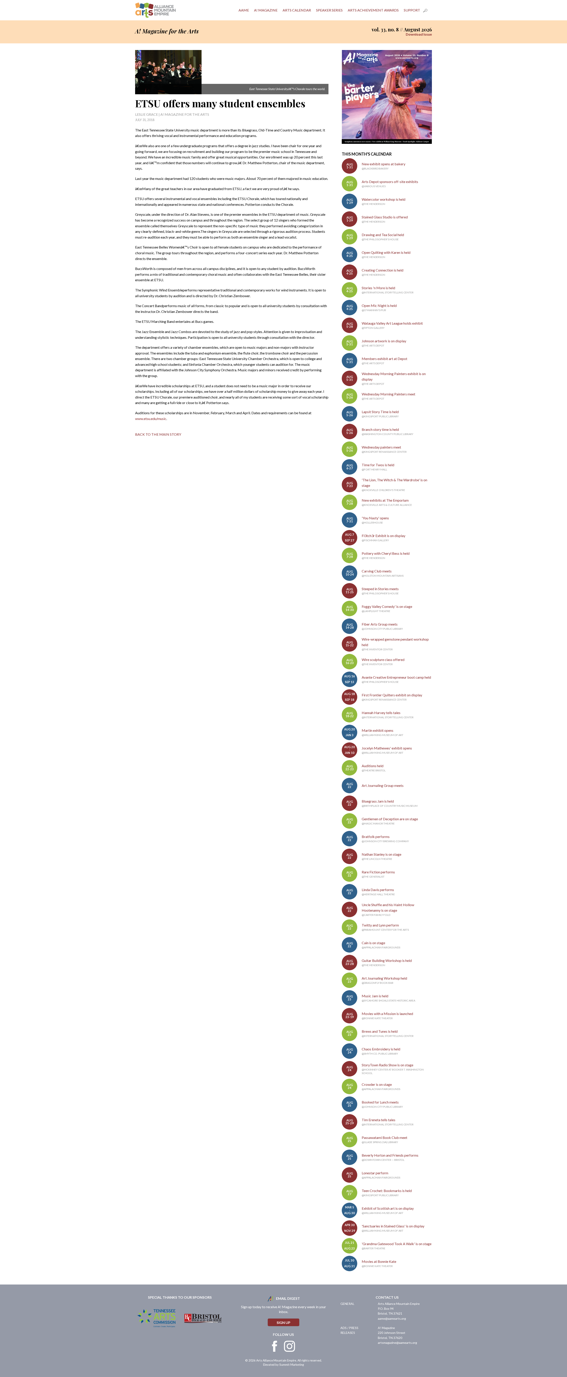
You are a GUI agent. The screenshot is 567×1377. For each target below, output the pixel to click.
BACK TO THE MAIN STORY (158, 434)
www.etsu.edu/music (150, 418)
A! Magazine (266, 10)
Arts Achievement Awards (373, 10)
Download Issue (419, 34)
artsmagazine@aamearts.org (397, 1342)
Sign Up (283, 1322)
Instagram (289, 1346)
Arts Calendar (297, 10)
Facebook (274, 1346)
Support (412, 10)
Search (427, 11)
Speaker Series (329, 10)
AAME (244, 10)
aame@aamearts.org (392, 1318)
